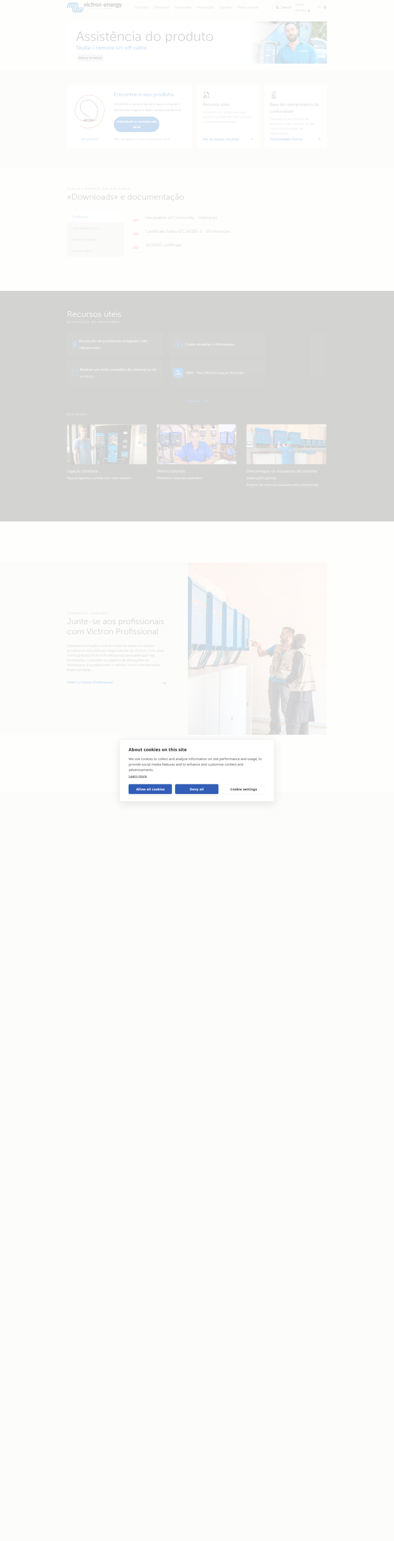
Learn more (138, 776)
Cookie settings (243, 789)
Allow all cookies (150, 789)
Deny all (197, 789)
